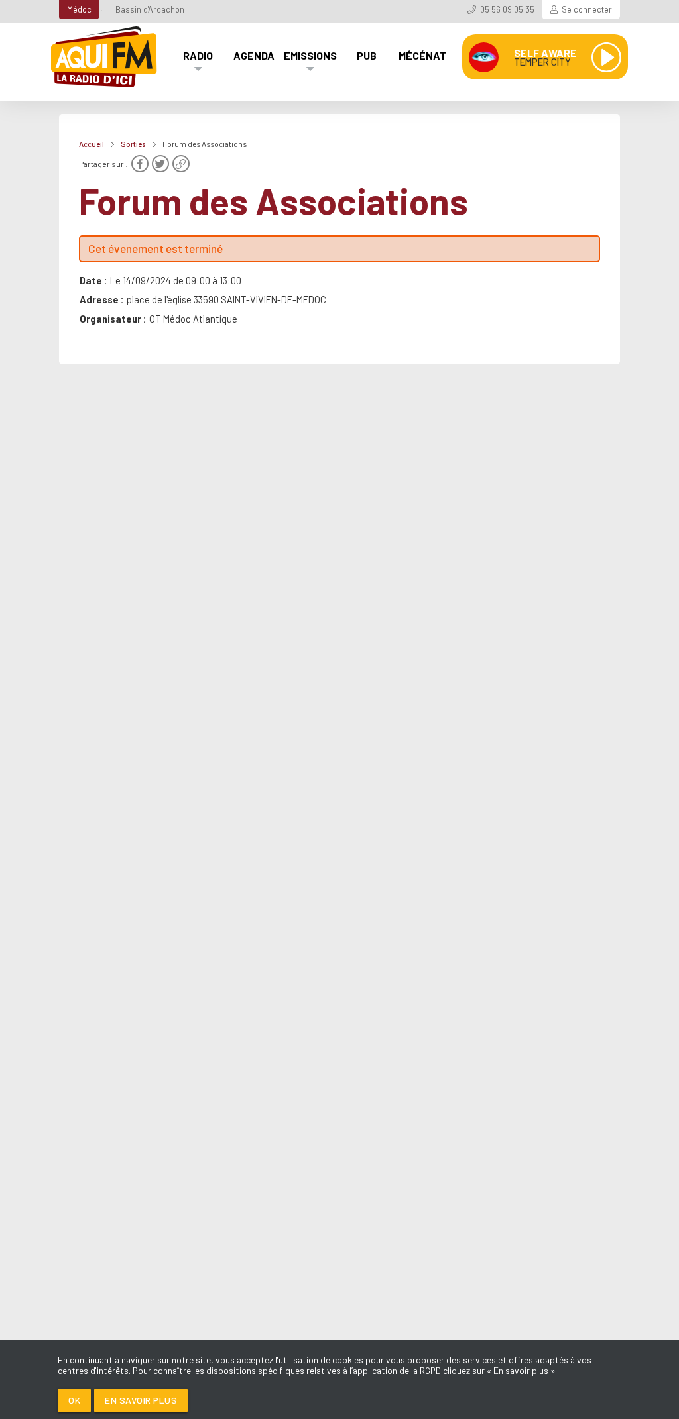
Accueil (91, 143)
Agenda (254, 55)
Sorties (133, 143)
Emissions (310, 55)
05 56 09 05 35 (507, 9)
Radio (198, 55)
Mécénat (422, 55)
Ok (74, 1400)
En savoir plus (141, 1400)
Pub (367, 55)
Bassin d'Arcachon (149, 9)
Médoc (79, 9)
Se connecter (587, 9)
